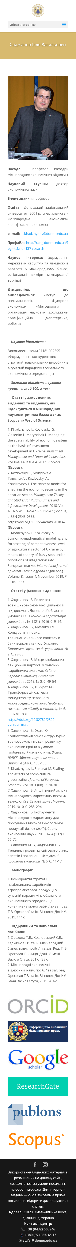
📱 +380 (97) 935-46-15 (38, 1235)
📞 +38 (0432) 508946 (38, 1229)
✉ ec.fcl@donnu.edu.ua (38, 1240)
